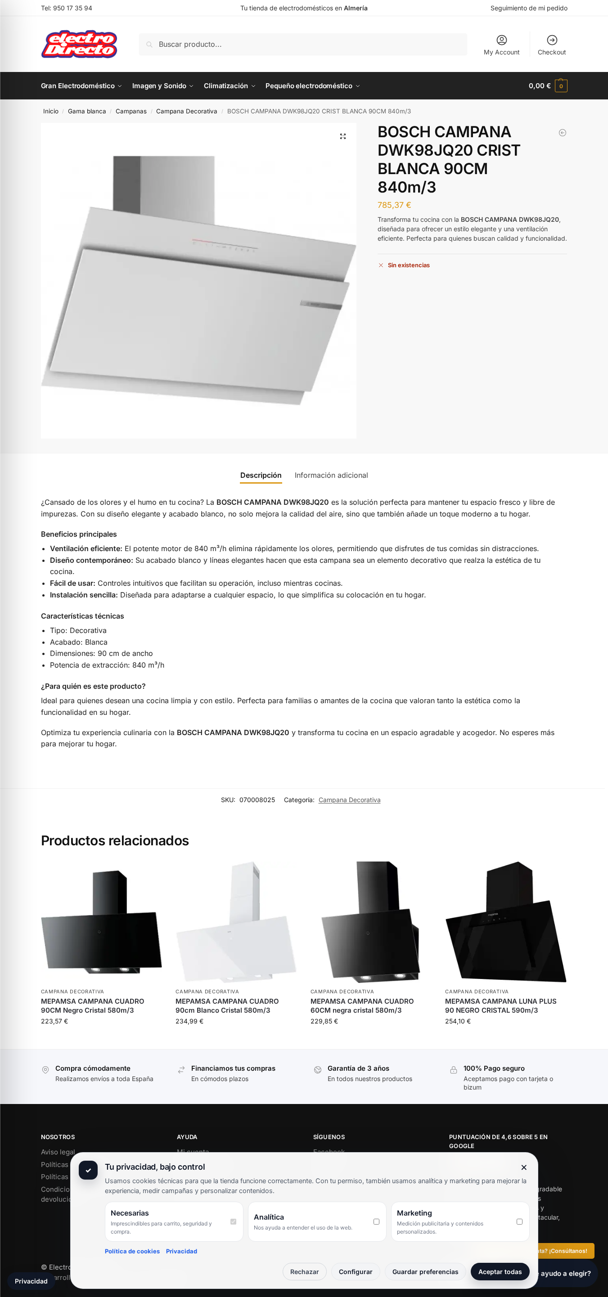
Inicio (51, 111)
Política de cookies (132, 1251)
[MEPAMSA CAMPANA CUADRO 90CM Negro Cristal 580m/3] (101, 922)
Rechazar (304, 1271)
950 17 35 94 (72, 8)
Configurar (356, 1271)
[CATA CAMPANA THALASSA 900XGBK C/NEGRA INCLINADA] (562, 132)
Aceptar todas (500, 1271)
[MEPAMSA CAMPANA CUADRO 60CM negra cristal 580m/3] (371, 922)
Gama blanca (87, 111)
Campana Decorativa (186, 111)
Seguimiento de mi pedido (529, 8)
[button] (548, 85)
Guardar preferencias (425, 1271)
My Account (502, 52)
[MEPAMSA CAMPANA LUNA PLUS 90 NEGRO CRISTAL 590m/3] (506, 922)
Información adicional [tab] (331, 475)
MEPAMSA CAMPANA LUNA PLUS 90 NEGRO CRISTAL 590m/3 (501, 1005)
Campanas (131, 111)
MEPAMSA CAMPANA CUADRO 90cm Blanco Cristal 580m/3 (227, 1005)
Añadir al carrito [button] (101, 1040)
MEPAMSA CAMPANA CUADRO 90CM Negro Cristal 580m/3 (92, 1005)
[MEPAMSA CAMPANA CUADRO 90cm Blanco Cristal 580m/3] (236, 922)
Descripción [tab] (261, 475)
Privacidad (181, 1251)
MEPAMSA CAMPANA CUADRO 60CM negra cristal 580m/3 (362, 1005)
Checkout (552, 52)
